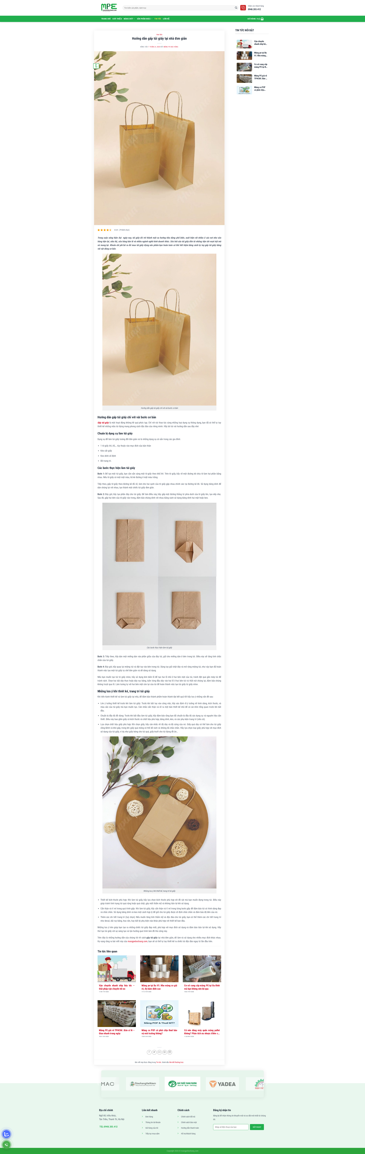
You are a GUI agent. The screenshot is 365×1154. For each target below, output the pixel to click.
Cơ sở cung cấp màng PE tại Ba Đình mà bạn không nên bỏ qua (202, 987)
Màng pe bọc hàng (171, 47)
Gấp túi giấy (103, 422)
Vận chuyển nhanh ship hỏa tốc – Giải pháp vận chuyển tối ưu (116, 987)
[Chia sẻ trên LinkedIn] (169, 1052)
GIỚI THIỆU (117, 19)
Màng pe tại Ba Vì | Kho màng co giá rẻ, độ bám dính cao (159, 987)
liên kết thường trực (176, 1062)
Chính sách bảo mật (189, 1122)
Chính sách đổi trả (188, 1117)
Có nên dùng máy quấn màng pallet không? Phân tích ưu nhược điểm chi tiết (202, 1032)
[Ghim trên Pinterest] (164, 1052)
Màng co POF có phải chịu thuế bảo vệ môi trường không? (159, 1032)
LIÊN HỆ (166, 19)
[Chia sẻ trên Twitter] (154, 1052)
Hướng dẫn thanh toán (190, 1128)
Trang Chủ (105, 19)
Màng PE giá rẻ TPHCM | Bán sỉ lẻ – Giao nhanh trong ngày (116, 1032)
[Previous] (98, 1084)
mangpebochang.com (137, 941)
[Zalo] (6, 1134)
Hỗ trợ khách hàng (188, 1133)
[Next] (266, 1084)
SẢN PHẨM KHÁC (144, 19)
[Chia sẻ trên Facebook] (149, 1052)
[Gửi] (236, 7)
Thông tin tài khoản (153, 1122)
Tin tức (157, 19)
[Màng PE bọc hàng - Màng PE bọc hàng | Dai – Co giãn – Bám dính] (109, 8)
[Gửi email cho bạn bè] (159, 1052)
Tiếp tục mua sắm (152, 1133)
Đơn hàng (149, 1117)
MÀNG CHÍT (128, 19)
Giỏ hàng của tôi (151, 1128)
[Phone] (6, 1144)
